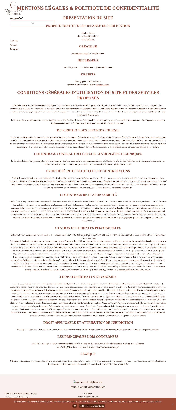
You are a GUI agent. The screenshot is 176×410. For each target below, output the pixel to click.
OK (74, 406)
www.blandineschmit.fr (81, 53)
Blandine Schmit (102, 85)
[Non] (172, 404)
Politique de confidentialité (92, 406)
